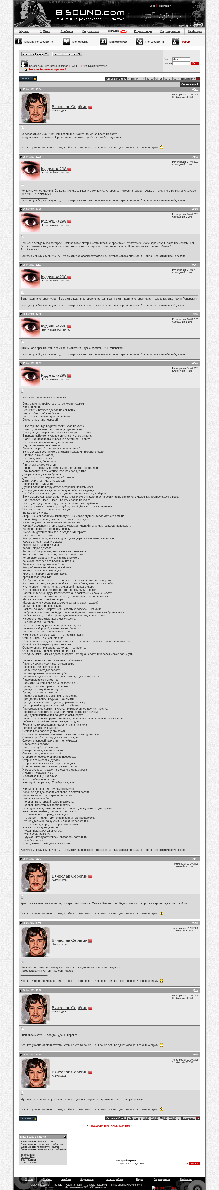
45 (147, 78)
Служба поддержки (97, 1184)
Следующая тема (120, 1126)
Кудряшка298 (54, 169)
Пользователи (154, 41)
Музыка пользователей (39, 41)
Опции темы (188, 84)
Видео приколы (170, 31)
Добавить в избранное (191, 26)
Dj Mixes (45, 31)
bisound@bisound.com (130, 1184)
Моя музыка (80, 41)
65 (174, 78)
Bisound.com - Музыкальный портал (48, 66)
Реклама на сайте (39, 1184)
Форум (186, 41)
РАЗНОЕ (75, 66)
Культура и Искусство (95, 66)
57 (170, 78)
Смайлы (25, 1157)
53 (152, 78)
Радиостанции (143, 31)
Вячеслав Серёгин (69, 106)
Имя (166, 59)
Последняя (188, 78)
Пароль (168, 63)
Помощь (198, 23)
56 (165, 78)
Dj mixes (47, 1179)
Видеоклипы (90, 31)
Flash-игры (195, 31)
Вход (152, 5)
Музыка (24, 31)
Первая (133, 78)
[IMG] (23, 1160)
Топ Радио (113, 30)
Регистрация (164, 5)
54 (156, 78)
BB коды (25, 1154)
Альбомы (67, 31)
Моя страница (118, 41)
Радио (139, 1179)
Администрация (74, 1184)
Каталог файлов (114, 1179)
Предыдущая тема (99, 1126)
